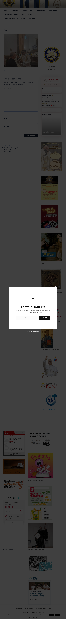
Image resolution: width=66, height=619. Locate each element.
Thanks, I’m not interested (33, 331)
